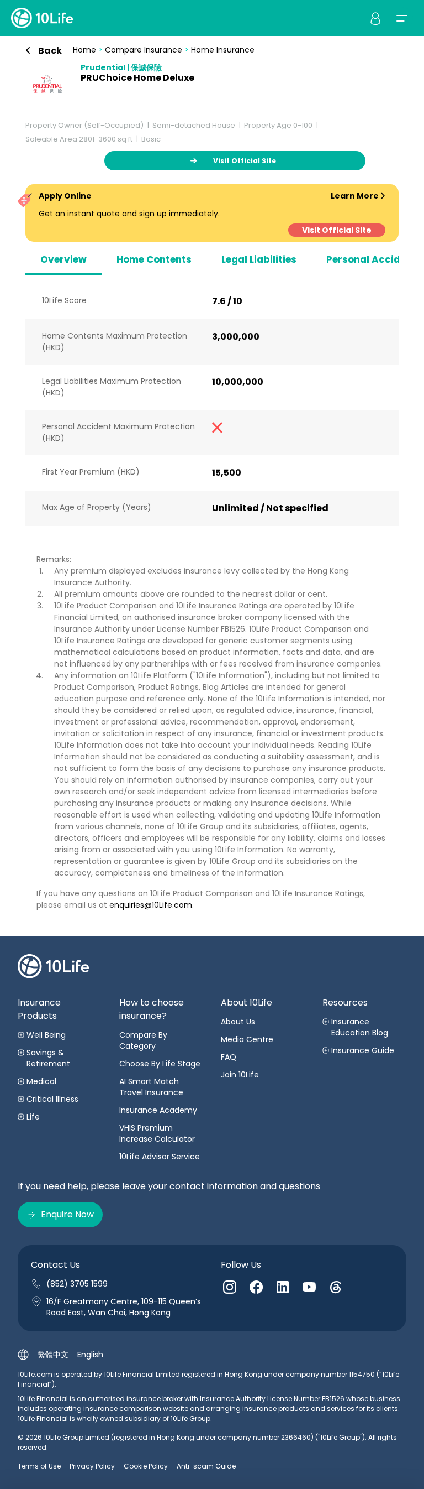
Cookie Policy (146, 1466)
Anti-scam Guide (206, 1466)
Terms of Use (39, 1466)
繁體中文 (53, 1354)
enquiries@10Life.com (150, 904)
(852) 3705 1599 (77, 1283)
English (90, 1354)
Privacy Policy (92, 1466)
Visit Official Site (337, 230)
